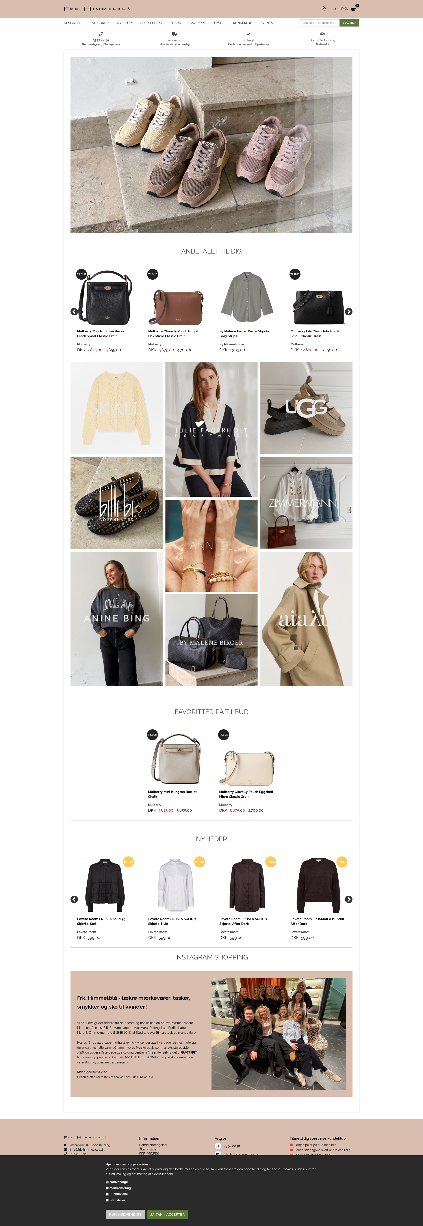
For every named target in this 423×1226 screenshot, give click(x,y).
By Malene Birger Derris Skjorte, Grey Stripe (244, 333)
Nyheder (124, 23)
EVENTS (266, 23)
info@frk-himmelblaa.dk (86, 1149)
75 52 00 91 (77, 1154)
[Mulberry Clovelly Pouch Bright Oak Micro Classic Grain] (176, 298)
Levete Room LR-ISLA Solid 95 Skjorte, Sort (101, 921)
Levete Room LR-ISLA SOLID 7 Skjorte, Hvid (172, 921)
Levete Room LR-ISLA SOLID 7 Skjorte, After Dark (243, 921)
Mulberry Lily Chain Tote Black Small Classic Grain (315, 333)
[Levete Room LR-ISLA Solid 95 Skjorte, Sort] (105, 885)
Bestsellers (151, 23)
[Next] (348, 311)
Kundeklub (242, 23)
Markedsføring (120, 1188)
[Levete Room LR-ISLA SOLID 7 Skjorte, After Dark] (247, 885)
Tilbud (175, 23)
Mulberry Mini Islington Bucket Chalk (172, 794)
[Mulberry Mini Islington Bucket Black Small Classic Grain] (105, 298)
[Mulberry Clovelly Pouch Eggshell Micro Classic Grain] (247, 758)
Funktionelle (119, 1194)
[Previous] (74, 311)
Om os (219, 23)
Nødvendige (119, 1182)
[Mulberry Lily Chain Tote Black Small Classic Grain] (318, 298)
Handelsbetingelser (153, 1145)
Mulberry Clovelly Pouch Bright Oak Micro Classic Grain (173, 333)
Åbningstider (148, 1149)
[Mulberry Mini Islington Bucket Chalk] (176, 758)
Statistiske (117, 1200)
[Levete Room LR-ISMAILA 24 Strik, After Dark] (318, 885)
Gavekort (197, 23)
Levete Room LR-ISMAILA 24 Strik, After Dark (318, 921)
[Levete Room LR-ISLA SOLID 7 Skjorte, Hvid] (176, 885)
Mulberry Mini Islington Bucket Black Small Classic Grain (101, 333)
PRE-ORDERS (149, 1154)
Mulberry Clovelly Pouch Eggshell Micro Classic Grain (246, 794)
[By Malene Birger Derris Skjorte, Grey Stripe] (247, 298)
